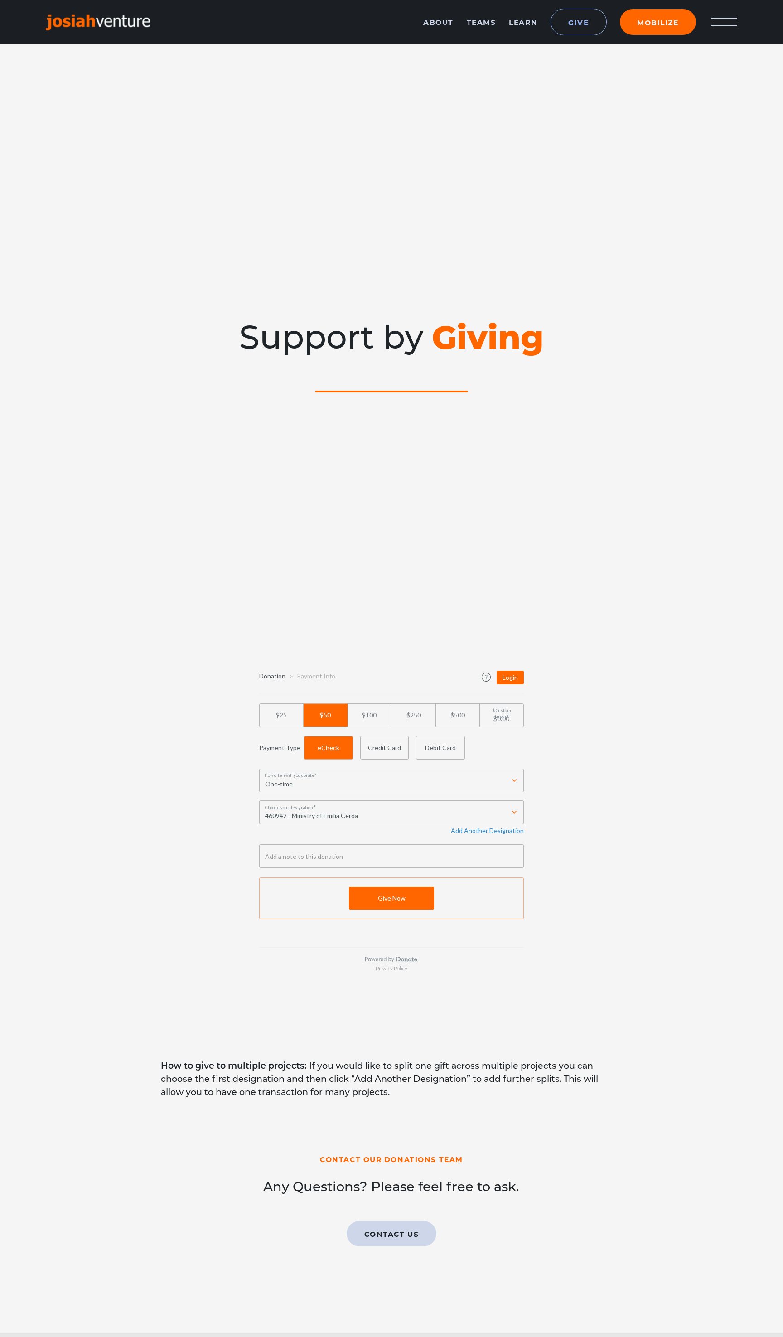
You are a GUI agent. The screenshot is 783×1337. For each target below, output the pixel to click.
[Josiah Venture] (98, 22)
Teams (481, 22)
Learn (523, 22)
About (438, 22)
